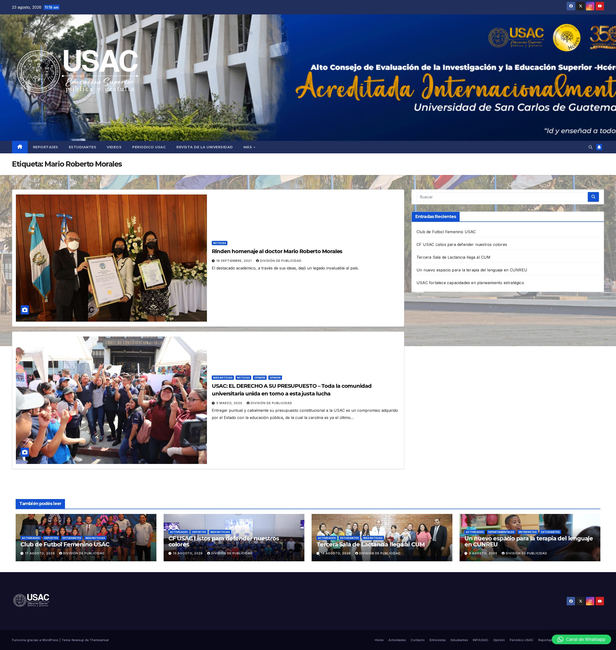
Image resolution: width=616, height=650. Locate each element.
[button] (590, 147)
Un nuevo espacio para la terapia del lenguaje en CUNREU (472, 270)
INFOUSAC (480, 640)
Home (379, 640)
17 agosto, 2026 (40, 553)
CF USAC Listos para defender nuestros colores (462, 244)
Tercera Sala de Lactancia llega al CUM (454, 257)
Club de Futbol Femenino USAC (446, 231)
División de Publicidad (281, 260)
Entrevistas (528, 532)
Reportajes (45, 147)
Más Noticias (222, 377)
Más (248, 147)
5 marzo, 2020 (229, 403)
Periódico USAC (521, 640)
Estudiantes (82, 147)
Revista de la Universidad (204, 147)
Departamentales (501, 532)
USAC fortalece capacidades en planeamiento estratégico (470, 282)
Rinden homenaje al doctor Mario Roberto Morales (277, 251)
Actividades (31, 538)
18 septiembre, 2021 (234, 260)
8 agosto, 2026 (483, 553)
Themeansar (99, 640)
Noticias (219, 243)
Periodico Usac (149, 147)
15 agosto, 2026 (188, 553)
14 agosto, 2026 (336, 553)
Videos (114, 147)
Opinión (259, 377)
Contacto (418, 640)
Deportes (51, 538)
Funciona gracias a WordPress (35, 640)
